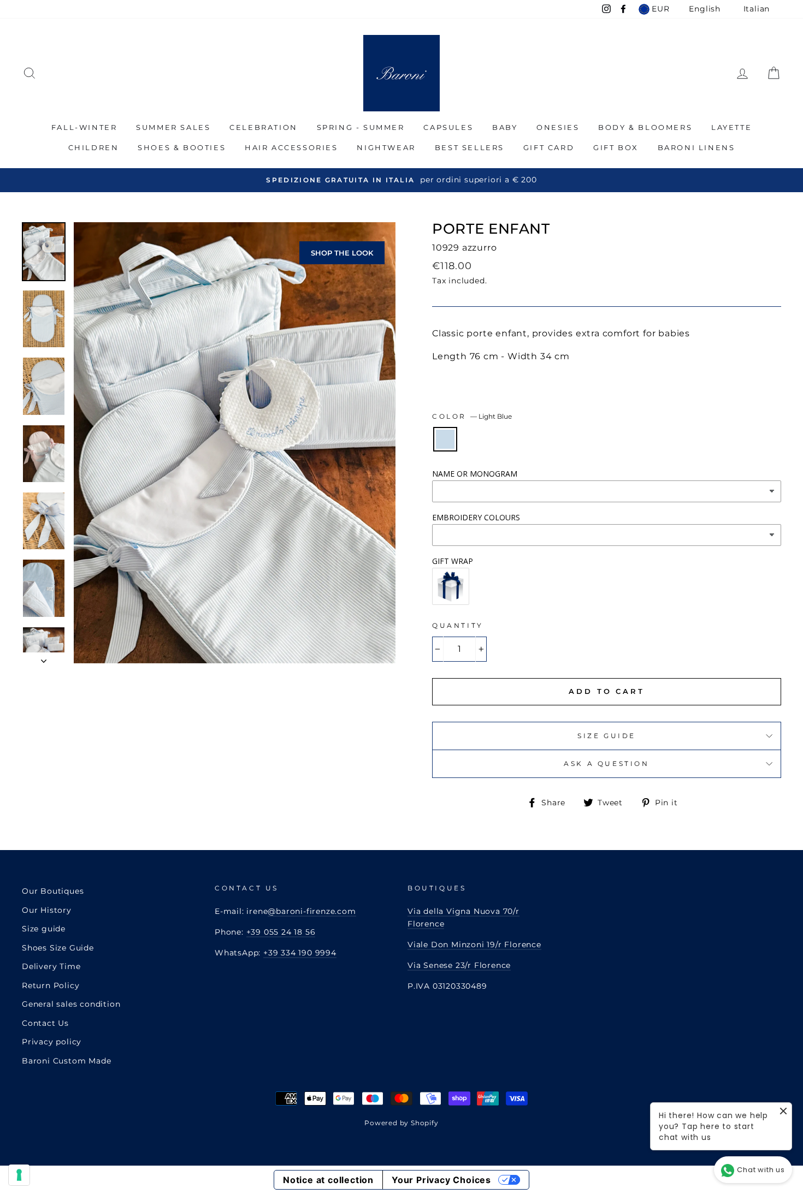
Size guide (44, 928)
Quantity (457, 625)
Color (472, 416)
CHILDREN (93, 147)
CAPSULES (448, 127)
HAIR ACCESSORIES (291, 147)
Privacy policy (51, 1041)
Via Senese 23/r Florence (459, 965)
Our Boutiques (53, 891)
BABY (504, 127)
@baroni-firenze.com (312, 911)
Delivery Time (51, 966)
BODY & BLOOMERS (645, 127)
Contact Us (45, 1023)
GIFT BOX (616, 147)
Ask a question (606, 763)
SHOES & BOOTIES (182, 147)
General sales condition (71, 1004)
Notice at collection (328, 1179)
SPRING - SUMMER (361, 127)
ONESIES (557, 127)
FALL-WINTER (84, 127)
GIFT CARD (548, 147)
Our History (47, 910)
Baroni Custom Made (66, 1060)
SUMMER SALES (173, 127)
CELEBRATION (263, 127)
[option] (401, 180)
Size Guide (606, 736)
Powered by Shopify (401, 1123)
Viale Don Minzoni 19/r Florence (474, 944)
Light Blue (445, 439)
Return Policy (50, 985)
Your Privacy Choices (441, 1179)
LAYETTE (731, 127)
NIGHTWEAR (386, 147)
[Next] (44, 657)
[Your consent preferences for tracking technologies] (19, 1175)
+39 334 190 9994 (299, 952)
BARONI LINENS (696, 147)
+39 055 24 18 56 (281, 932)
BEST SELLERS (469, 147)
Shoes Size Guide (58, 947)
